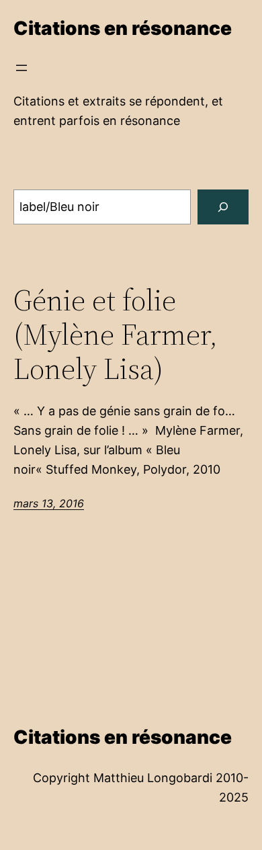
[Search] (223, 206)
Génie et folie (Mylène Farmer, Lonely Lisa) (115, 335)
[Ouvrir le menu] (21, 68)
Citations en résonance (122, 28)
